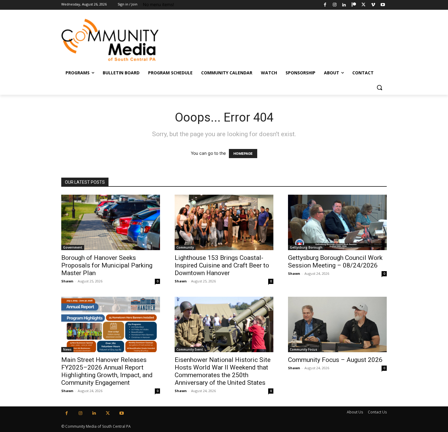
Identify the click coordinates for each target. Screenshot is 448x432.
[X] (363, 5)
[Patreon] (354, 5)
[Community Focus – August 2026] (337, 324)
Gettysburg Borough (306, 247)
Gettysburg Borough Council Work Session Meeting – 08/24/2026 (335, 261)
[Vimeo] (373, 5)
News (67, 349)
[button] (379, 87)
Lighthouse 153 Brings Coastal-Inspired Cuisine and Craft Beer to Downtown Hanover (222, 265)
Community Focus (303, 349)
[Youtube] (383, 5)
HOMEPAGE (243, 153)
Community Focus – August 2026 (335, 359)
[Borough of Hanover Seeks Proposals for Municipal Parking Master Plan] (110, 222)
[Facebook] (325, 5)
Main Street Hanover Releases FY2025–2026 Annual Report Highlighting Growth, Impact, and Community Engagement (107, 371)
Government (72, 247)
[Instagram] (334, 5)
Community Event (189, 349)
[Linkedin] (344, 5)
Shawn (67, 281)
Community (185, 247)
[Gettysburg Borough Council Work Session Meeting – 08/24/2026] (337, 222)
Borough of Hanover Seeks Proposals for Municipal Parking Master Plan (106, 265)
